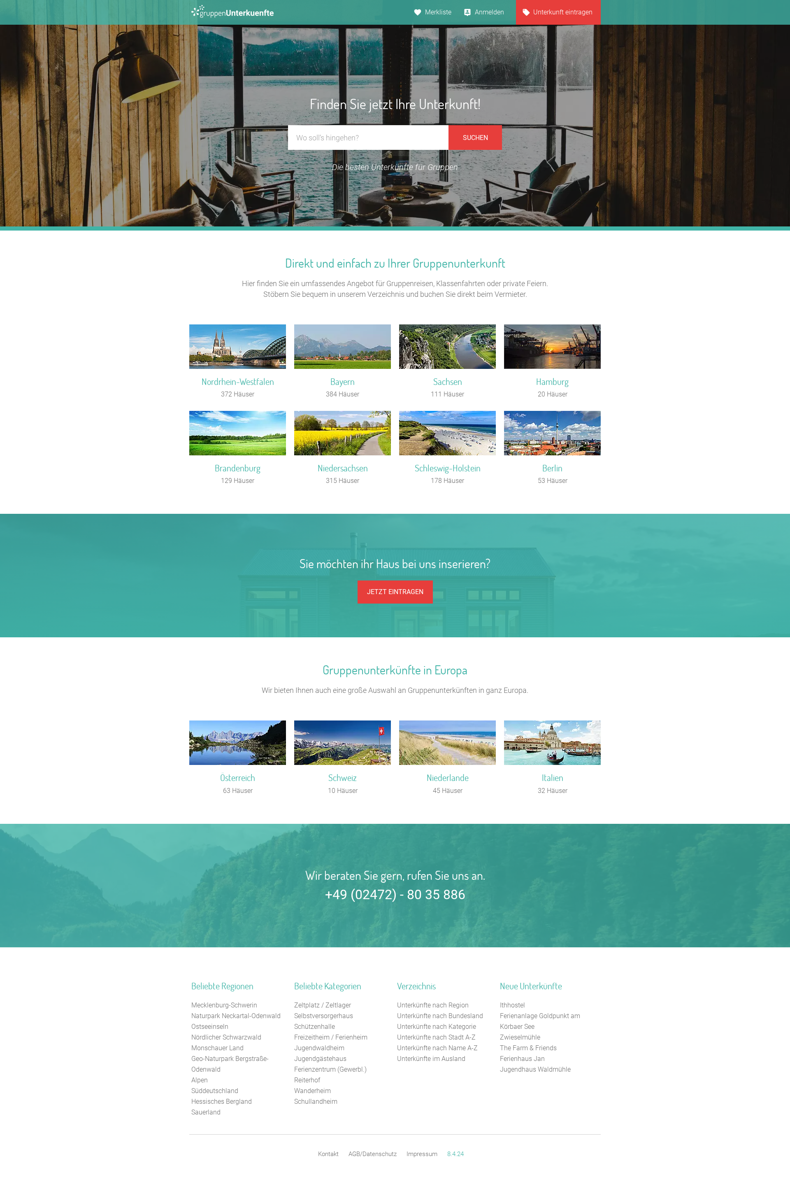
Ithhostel (512, 1005)
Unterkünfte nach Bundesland (440, 1016)
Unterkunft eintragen (562, 12)
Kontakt (328, 1154)
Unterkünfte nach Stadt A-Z (436, 1037)
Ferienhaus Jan (522, 1059)
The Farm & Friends (528, 1048)
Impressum (422, 1154)
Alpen (199, 1080)
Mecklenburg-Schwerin (224, 1005)
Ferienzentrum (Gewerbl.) (330, 1069)
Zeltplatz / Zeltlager (322, 1005)
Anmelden (489, 12)
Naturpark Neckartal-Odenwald (236, 1016)
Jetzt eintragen (395, 592)
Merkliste (438, 12)
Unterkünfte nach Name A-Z (437, 1048)
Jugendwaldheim (319, 1048)
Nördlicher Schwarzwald (226, 1037)
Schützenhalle (314, 1026)
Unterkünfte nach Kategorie (436, 1026)
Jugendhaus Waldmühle (535, 1069)
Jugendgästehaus (320, 1059)
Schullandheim (315, 1101)
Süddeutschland (214, 1091)
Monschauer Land (217, 1048)
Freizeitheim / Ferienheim (330, 1037)
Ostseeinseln (209, 1026)
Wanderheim (312, 1091)
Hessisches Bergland (221, 1101)
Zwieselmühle (520, 1037)
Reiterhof (307, 1080)
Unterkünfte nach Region (433, 1005)
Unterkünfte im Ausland (431, 1059)
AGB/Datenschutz (373, 1154)
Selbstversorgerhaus (323, 1016)
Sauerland (206, 1112)
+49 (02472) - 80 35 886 (395, 894)
